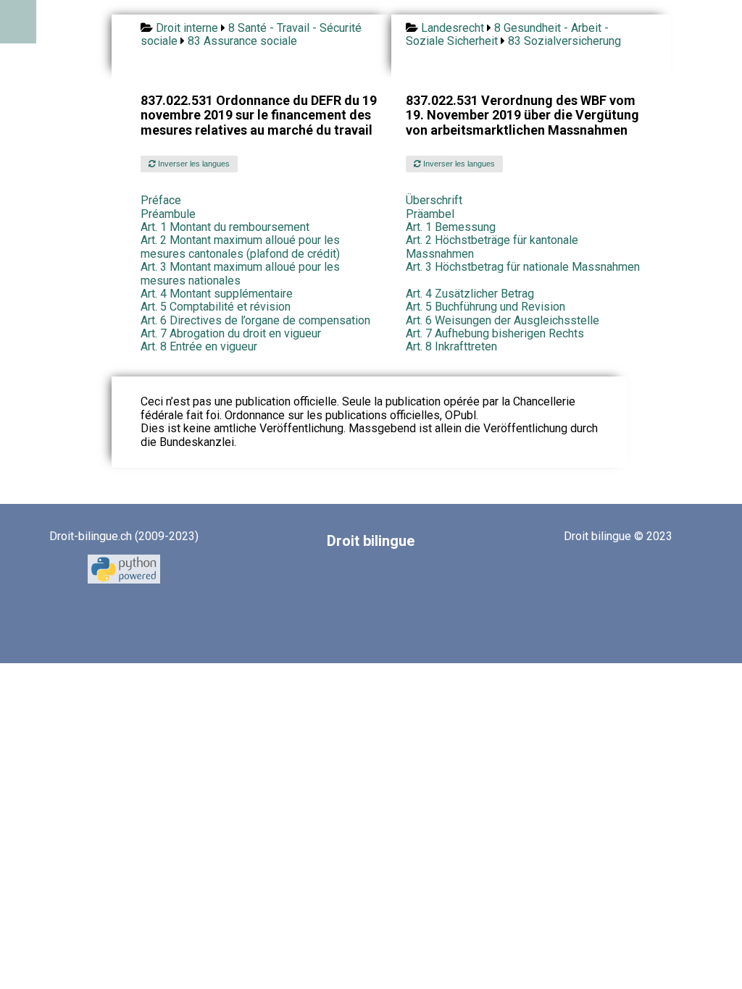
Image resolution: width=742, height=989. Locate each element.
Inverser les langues (193, 163)
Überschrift (434, 200)
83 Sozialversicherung (564, 41)
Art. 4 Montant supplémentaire (217, 293)
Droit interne (187, 28)
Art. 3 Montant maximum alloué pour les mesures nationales (240, 273)
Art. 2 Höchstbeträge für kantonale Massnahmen (492, 246)
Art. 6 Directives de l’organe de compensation (255, 320)
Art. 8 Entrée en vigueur (199, 346)
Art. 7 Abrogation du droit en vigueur (231, 333)
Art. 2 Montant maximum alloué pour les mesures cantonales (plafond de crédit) (240, 246)
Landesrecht (452, 28)
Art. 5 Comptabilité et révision (216, 306)
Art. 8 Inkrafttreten (451, 346)
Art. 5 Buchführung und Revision (485, 306)
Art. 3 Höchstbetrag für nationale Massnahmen (523, 267)
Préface (161, 200)
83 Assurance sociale (242, 41)
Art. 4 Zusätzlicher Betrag (470, 293)
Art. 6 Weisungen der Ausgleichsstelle (502, 320)
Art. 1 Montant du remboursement (225, 227)
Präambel (430, 214)
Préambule (168, 214)
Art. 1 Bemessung (451, 227)
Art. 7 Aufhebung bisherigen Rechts (495, 333)
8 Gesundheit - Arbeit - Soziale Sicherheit (507, 34)
